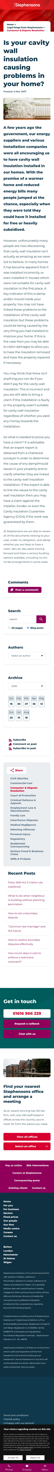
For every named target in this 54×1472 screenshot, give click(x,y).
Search (14, 611)
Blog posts (36, 628)
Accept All (13, 1457)
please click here (25, 1449)
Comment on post (25, 743)
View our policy (28, 1367)
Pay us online (13, 1165)
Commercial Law (21, 783)
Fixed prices (10, 1217)
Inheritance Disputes (24, 820)
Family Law (17, 815)
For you (8, 1205)
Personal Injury (20, 834)
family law (16, 1296)
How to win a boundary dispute (23, 915)
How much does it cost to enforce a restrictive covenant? (24, 957)
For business (11, 1209)
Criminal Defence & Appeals (23, 802)
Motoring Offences (22, 829)
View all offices (27, 1136)
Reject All (35, 1457)
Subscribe (19, 739)
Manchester (10, 1254)
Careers (8, 1232)
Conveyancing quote (27, 1180)
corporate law (26, 1304)
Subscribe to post (24, 748)
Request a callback (27, 1023)
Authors (15, 647)
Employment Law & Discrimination (23, 809)
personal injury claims (31, 1292)
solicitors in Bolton (16, 1277)
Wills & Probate (20, 858)
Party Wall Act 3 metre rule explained (25, 884)
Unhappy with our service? (18, 1423)
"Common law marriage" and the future (26, 928)
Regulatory (17, 838)
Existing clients (18, 1188)
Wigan (7, 1262)
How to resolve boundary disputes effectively (24, 942)
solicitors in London (24, 1281)
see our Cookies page (25, 1447)
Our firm (8, 1224)
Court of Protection (23, 795)
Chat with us (27, 1033)
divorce (25, 1296)
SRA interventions (37, 1165)
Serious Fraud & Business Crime (26, 853)
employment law (11, 1304)
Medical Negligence (23, 824)
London (8, 1250)
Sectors (8, 1213)
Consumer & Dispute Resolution (25, 30)
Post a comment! (26, 589)
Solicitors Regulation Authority (21, 1335)
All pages (17, 628)
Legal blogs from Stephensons (25, 27)
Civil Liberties (19, 778)
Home (10, 24)
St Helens (9, 1258)
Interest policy (11, 1419)
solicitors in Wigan (23, 1285)
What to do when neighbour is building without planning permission (26, 900)
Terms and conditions (15, 1415)
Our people (10, 1220)
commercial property (21, 1308)
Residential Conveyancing (19, 845)
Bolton (7, 1247)
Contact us (39, 1188)
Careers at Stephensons (27, 1173)
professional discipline (29, 1300)
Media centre (11, 1228)
